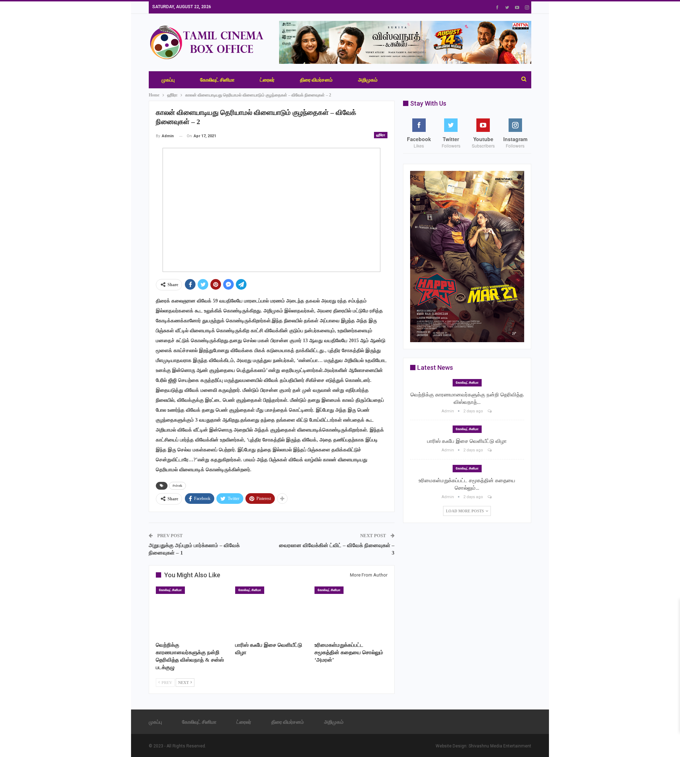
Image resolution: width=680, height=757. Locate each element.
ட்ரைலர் (267, 80)
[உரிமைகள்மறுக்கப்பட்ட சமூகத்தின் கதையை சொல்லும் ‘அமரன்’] (350, 612)
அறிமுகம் (368, 80)
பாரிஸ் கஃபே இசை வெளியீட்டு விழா (467, 441)
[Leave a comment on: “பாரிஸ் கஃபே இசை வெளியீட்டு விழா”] (490, 450)
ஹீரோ (380, 135)
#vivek (177, 486)
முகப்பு (168, 80)
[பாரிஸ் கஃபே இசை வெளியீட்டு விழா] (271, 612)
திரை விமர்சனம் (316, 80)
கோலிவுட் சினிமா (217, 80)
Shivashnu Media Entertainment (500, 746)
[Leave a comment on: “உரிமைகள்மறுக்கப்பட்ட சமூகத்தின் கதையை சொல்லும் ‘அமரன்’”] (490, 497)
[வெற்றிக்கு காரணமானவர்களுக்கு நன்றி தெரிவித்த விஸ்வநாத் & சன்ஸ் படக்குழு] (192, 612)
